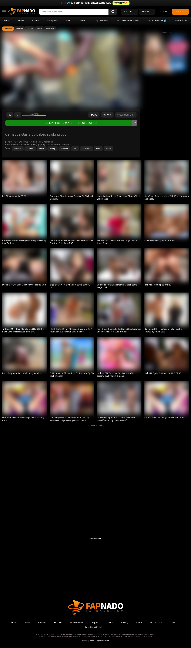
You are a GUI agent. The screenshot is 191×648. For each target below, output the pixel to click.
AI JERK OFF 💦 (157, 20)
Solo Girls (50, 29)
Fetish (108, 149)
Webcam (19, 29)
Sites (68, 20)
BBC (75, 149)
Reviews (42, 622)
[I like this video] (9, 115)
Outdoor (30, 29)
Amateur (64, 149)
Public (39, 29)
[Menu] (4, 11)
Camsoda (8, 29)
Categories (52, 20)
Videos (20, 20)
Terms (110, 622)
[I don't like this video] (17, 115)
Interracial (87, 149)
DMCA (139, 622)
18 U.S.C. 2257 (157, 622)
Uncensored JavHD (127, 20)
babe (98, 149)
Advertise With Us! (93, 627)
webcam (17, 149)
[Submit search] (112, 12)
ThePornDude (181, 20)
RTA (173, 622)
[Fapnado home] (95, 614)
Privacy (124, 622)
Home (6, 20)
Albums (35, 20)
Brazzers (58, 622)
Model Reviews (77, 622)
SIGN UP (180, 11)
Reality (52, 149)
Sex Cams (101, 20)
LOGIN (163, 11)
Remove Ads (166, 33)
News (27, 622)
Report (107, 115)
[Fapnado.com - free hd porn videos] (21, 12)
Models (82, 20)
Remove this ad (95, 426)
